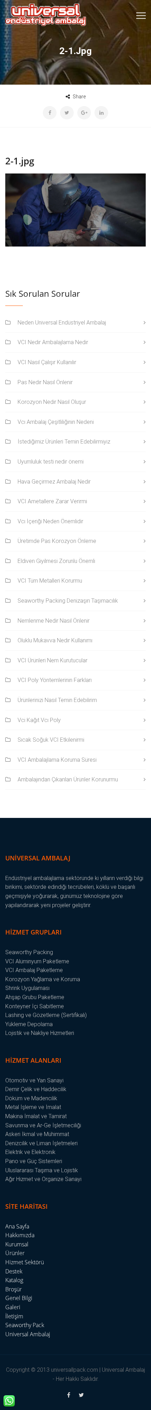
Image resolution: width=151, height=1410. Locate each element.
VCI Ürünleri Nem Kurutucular (52, 660)
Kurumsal (16, 1244)
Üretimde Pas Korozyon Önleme (57, 541)
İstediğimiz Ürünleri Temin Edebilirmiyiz (64, 441)
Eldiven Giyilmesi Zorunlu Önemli (56, 561)
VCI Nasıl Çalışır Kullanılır (47, 362)
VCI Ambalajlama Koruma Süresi (57, 759)
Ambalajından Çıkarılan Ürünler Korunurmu (68, 779)
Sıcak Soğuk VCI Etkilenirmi (51, 739)
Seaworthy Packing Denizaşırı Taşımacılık (68, 600)
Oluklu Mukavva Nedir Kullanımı (55, 640)
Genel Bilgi (18, 1298)
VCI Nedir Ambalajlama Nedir (53, 342)
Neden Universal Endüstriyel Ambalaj (62, 322)
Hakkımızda (19, 1235)
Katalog (14, 1280)
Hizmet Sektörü (24, 1262)
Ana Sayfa (17, 1226)
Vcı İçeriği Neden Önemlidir (50, 521)
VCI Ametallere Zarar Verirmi (52, 501)
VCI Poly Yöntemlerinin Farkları (55, 680)
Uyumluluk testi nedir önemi (51, 461)
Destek (13, 1271)
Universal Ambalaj (27, 1334)
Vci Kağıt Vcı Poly (39, 720)
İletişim (14, 1316)
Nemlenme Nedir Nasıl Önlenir (54, 620)
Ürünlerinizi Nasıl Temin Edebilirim (57, 700)
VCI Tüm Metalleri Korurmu (50, 580)
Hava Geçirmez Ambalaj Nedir (54, 481)
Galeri (12, 1307)
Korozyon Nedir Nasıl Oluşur (52, 402)
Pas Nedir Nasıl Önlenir (45, 382)
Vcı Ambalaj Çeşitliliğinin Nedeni (56, 422)
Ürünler (15, 1253)
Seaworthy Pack (24, 1325)
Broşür (13, 1289)
